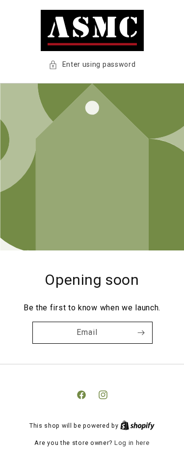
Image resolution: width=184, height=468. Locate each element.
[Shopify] (137, 425)
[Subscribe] (141, 332)
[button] (92, 64)
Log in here (132, 442)
